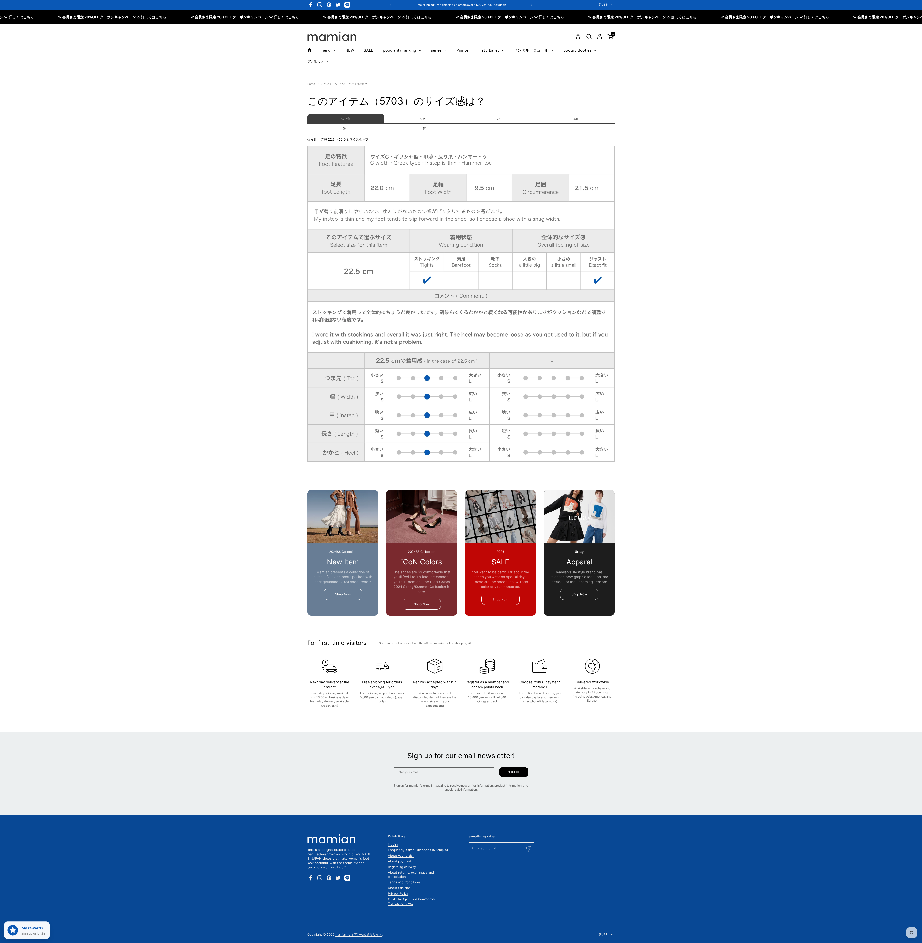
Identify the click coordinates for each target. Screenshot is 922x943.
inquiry (393, 844)
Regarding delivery (402, 867)
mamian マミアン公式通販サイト (358, 934)
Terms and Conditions (404, 882)
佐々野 (346, 119)
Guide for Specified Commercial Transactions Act (411, 901)
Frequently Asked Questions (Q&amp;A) (418, 850)
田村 (422, 128)
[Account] (600, 36)
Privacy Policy (398, 893)
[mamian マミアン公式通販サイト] (331, 36)
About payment (399, 861)
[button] (589, 36)
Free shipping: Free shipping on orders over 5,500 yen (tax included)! (461, 4)
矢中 (499, 119)
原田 (576, 119)
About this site (399, 888)
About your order (401, 855)
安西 (422, 119)
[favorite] (578, 36)
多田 (346, 128)
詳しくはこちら (116, 17)
